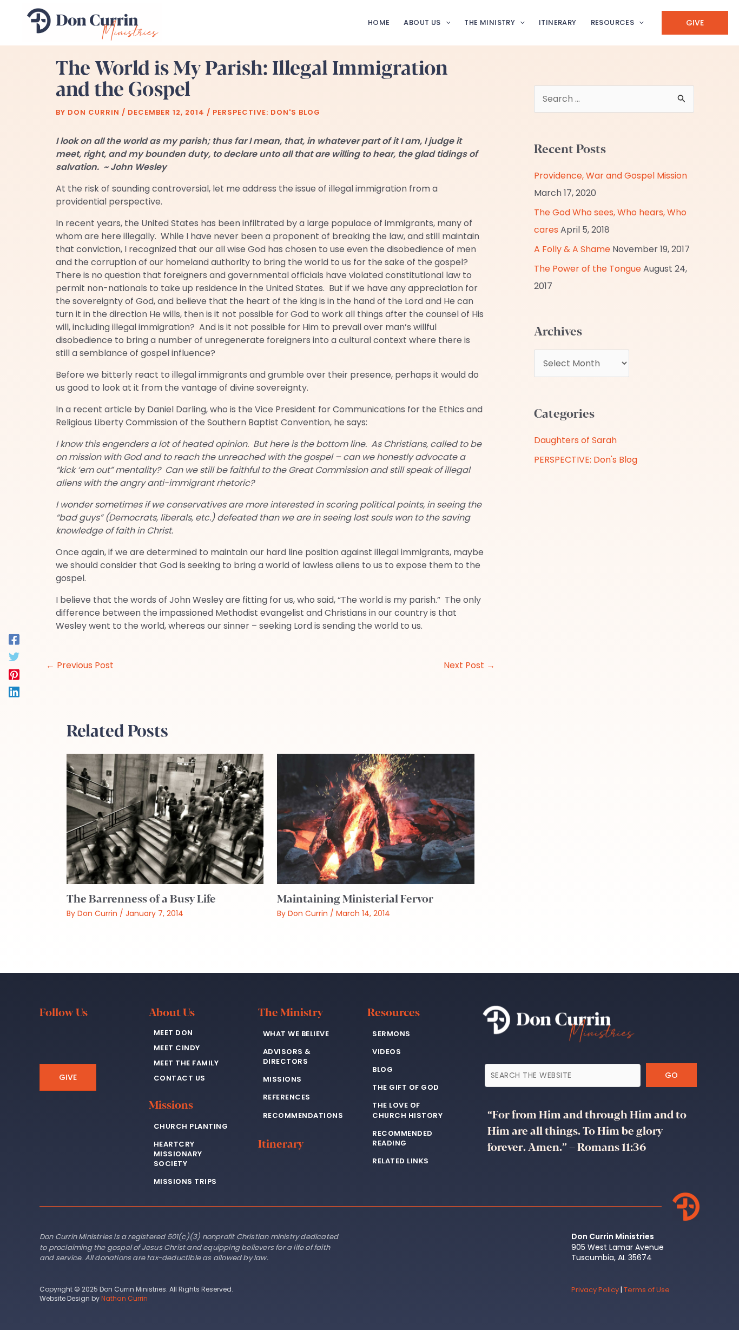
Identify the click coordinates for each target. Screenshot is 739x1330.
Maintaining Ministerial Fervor (355, 898)
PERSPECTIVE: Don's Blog (266, 112)
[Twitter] (14, 656)
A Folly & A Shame (572, 249)
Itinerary (280, 1143)
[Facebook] (14, 639)
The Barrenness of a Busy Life (141, 898)
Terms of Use (647, 1290)
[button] (446, 23)
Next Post (469, 665)
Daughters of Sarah (575, 440)
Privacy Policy (595, 1290)
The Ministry (290, 1011)
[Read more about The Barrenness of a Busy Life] (165, 818)
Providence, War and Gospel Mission (610, 175)
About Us (172, 1011)
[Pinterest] (14, 674)
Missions (171, 1104)
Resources (393, 1011)
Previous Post (80, 665)
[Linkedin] (14, 691)
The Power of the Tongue (587, 268)
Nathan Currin (124, 1298)
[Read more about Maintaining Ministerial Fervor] (375, 818)
